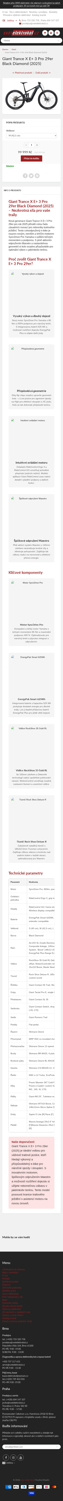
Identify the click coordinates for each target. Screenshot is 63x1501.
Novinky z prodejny (38, 12)
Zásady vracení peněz (12, 1306)
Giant (14, 49)
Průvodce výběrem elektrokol (16, 15)
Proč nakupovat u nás (12, 1297)
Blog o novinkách (10, 1272)
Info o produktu (12, 190)
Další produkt (42, 72)
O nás (5, 12)
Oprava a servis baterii (12, 1315)
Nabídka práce (9, 1290)
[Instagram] (13, 1457)
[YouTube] (21, 1457)
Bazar (4, 1300)
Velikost (10, 130)
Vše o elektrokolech (18, 12)
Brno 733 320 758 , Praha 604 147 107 (40, 20)
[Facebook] (6, 1457)
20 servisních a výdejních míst (16, 1312)
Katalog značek (39, 15)
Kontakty (53, 12)
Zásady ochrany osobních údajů (17, 1321)
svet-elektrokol (27, 1480)
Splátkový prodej (10, 1281)
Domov (5, 49)
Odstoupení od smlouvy (13, 1269)
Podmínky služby (10, 1303)
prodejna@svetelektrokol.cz (35, 23)
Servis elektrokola (10, 1293)
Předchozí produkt (23, 72)
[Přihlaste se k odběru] (57, 1446)
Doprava (6, 1284)
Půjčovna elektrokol (11, 1309)
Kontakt (6, 1278)
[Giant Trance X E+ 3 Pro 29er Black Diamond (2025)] (31, 96)
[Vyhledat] (58, 40)
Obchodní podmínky (12, 1287)
